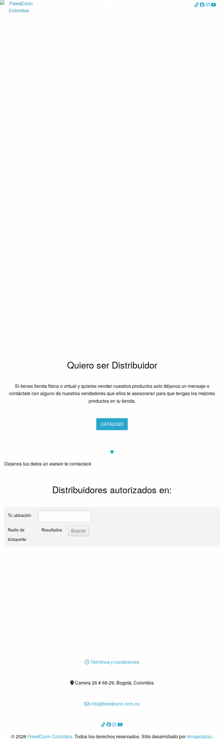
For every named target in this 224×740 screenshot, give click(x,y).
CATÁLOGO (112, 424)
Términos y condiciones (114, 662)
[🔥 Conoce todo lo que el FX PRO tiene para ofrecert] (166, 197)
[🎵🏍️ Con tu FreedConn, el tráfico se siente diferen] (57, 260)
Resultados (51, 530)
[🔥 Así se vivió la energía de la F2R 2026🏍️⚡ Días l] (57, 322)
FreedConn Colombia (49, 736)
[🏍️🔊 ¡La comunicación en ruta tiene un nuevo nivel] (57, 91)
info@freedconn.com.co (114, 703)
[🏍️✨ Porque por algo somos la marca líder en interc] (57, 197)
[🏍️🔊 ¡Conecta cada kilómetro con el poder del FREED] (166, 47)
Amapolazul (199, 736)
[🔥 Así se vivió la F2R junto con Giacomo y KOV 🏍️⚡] (166, 260)
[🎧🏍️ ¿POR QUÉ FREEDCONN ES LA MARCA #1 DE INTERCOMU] (166, 322)
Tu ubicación (19, 515)
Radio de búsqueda (17, 534)
